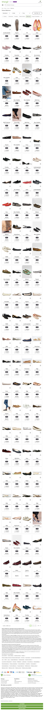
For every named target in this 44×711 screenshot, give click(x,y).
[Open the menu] (2, 5)
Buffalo (15, 635)
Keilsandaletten (36, 661)
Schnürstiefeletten (21, 663)
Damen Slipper (5, 639)
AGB (15, 680)
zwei (16, 645)
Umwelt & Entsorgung (32, 682)
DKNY (6, 659)
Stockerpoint (27, 638)
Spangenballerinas (5, 665)
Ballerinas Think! (5, 667)
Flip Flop (22, 657)
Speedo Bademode (14, 659)
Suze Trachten (4, 655)
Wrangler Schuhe (17, 655)
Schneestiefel (33, 663)
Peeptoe (20, 646)
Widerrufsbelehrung (18, 681)
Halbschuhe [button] (11, 16)
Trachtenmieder (21, 659)
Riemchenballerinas (5, 663)
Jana (2, 659)
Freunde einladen (4, 681)
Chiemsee (14, 661)
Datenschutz (16, 682)
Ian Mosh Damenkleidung (35, 657)
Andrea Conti (21, 638)
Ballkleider (19, 661)
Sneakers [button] (16, 16)
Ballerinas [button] (28, 16)
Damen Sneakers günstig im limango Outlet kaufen (11, 657)
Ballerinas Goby (18, 667)
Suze (11, 635)
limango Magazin (4, 682)
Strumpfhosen (30, 661)
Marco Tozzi (22, 651)
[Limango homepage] (5, 1)
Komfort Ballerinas (13, 665)
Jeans (9, 659)
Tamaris (23, 655)
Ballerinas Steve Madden (26, 667)
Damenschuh (17, 632)
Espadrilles (28, 663)
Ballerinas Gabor (34, 665)
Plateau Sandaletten (13, 663)
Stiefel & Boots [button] (22, 16)
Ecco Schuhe (28, 657)
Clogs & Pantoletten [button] (35, 16)
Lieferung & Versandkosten (33, 680)
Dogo (17, 651)
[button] (6, 13)
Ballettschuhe (27, 665)
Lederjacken (24, 661)
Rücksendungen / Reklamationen (33, 681)
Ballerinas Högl (11, 667)
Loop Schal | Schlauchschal (7, 661)
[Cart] (10, 29)
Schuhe (5, 16)
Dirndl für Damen (28, 659)
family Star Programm (5, 680)
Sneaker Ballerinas (20, 665)
